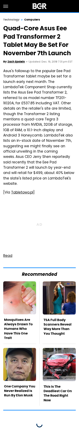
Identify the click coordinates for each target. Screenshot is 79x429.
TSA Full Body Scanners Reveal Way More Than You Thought (58, 327)
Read (7, 256)
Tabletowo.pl (22, 193)
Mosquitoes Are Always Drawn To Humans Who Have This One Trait (18, 329)
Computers (32, 19)
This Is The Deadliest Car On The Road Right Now (58, 393)
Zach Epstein (16, 61)
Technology (11, 19)
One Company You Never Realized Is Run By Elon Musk (19, 391)
